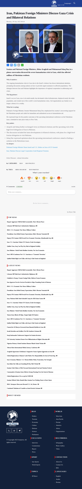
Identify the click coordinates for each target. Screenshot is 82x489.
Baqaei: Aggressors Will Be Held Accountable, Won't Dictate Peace (25, 222)
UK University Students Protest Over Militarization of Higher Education (27, 339)
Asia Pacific (59, 419)
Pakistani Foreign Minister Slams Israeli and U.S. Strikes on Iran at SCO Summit (32, 147)
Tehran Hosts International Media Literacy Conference (22, 347)
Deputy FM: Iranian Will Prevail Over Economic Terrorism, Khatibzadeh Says (29, 238)
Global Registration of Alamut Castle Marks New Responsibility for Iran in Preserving (31, 356)
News (34, 452)
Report (34, 449)
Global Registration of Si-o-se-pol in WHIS (19, 376)
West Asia (59, 416)
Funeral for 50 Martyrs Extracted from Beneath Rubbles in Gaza (25, 327)
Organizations (60, 431)
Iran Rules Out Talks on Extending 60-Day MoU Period (22, 364)
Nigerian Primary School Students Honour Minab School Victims (25, 343)
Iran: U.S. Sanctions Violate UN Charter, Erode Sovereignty (23, 242)
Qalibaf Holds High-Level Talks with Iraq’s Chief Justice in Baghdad (26, 258)
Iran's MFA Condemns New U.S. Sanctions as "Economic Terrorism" (26, 254)
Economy (35, 422)
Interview (35, 443)
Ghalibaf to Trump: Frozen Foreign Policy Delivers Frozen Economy (26, 278)
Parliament (35, 434)
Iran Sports (35, 462)
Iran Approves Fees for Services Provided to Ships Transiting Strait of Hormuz (29, 282)
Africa (58, 428)
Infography (59, 443)
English (58, 476)
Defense (34, 428)
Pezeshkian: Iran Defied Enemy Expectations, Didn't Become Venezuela (27, 234)
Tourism (34, 419)
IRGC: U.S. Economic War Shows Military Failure (21, 230)
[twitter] (8, 430)
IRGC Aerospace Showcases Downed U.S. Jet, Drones (22, 384)
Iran (21, 163)
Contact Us (59, 465)
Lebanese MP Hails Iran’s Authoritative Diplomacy (21, 226)
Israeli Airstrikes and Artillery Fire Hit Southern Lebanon (23, 331)
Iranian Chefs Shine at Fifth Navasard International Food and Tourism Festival (29, 368)
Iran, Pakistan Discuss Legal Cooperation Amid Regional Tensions (27, 151)
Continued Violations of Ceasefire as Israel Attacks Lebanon (23, 388)
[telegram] (19, 430)
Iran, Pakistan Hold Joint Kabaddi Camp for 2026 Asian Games (25, 298)
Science (34, 431)
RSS (57, 468)
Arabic (58, 479)
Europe (58, 422)
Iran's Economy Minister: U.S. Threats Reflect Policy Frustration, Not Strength (29, 360)
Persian (58, 482)
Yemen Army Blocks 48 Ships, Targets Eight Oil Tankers (22, 315)
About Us (59, 462)
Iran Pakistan (34, 169)
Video (58, 449)
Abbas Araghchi (20, 169)
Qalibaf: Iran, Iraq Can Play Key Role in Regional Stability (23, 246)
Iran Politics (30, 163)
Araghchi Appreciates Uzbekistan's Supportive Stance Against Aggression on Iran (29, 351)
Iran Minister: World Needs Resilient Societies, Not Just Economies (25, 250)
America (58, 425)
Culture (34, 425)
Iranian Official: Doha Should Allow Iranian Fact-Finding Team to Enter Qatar (29, 380)
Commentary (36, 446)
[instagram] (14, 430)
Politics (34, 416)
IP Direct (34, 476)
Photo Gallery (60, 446)
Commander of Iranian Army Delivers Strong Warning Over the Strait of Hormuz (30, 372)
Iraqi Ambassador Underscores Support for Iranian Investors (24, 335)
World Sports (36, 465)
